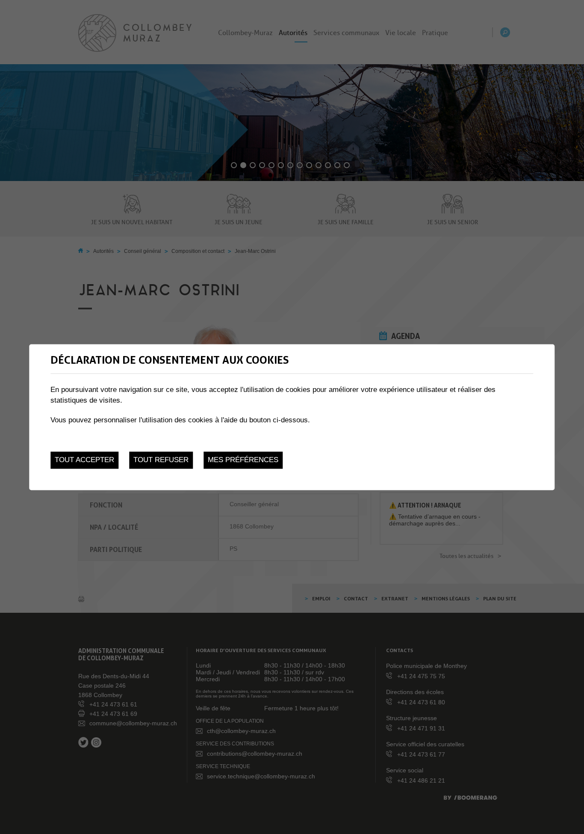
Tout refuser (161, 460)
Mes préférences (243, 460)
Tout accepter (84, 460)
